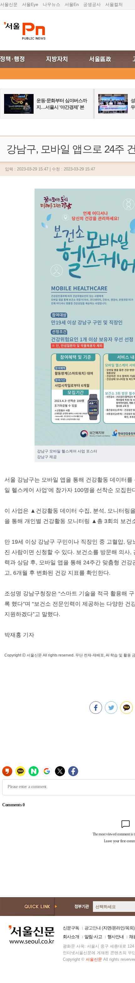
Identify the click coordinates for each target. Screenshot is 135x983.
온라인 (118, 927)
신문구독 (71, 927)
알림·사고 (93, 936)
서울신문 (9, 4)
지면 (107, 927)
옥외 (129, 927)
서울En (72, 4)
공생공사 (92, 4)
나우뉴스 (51, 4)
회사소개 (71, 936)
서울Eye (30, 4)
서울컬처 (114, 4)
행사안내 (115, 936)
